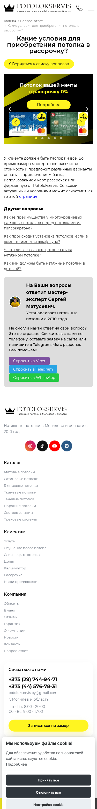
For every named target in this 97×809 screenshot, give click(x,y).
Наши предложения (22, 582)
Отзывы (10, 617)
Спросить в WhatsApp (34, 377)
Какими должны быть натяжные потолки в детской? (44, 266)
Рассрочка (13, 575)
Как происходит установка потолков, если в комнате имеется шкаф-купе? (46, 239)
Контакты (12, 644)
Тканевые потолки (20, 492)
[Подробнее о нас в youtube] (54, 445)
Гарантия (12, 624)
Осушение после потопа (25, 548)
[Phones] (79, 8)
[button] (81, 122)
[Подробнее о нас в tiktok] (42, 445)
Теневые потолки (19, 499)
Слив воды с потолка (22, 555)
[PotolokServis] (35, 410)
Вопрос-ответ (16, 651)
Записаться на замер (48, 725)
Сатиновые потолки (21, 479)
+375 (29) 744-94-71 (33, 679)
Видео (9, 610)
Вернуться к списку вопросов (40, 64)
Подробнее (48, 104)
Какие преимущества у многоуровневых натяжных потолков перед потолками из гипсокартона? (43, 223)
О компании (15, 630)
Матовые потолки (19, 472)
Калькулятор (15, 568)
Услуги (10, 541)
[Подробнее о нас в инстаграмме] (30, 445)
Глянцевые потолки (21, 485)
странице (28, 196)
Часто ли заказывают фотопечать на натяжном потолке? (38, 252)
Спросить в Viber (29, 361)
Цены (9, 561)
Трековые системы (20, 519)
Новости (11, 637)
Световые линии (18, 512)
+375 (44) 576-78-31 (33, 686)
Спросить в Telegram (33, 369)
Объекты (11, 603)
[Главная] (37, 8)
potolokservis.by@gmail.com (33, 692)
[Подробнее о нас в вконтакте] (66, 445)
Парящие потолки (20, 506)
